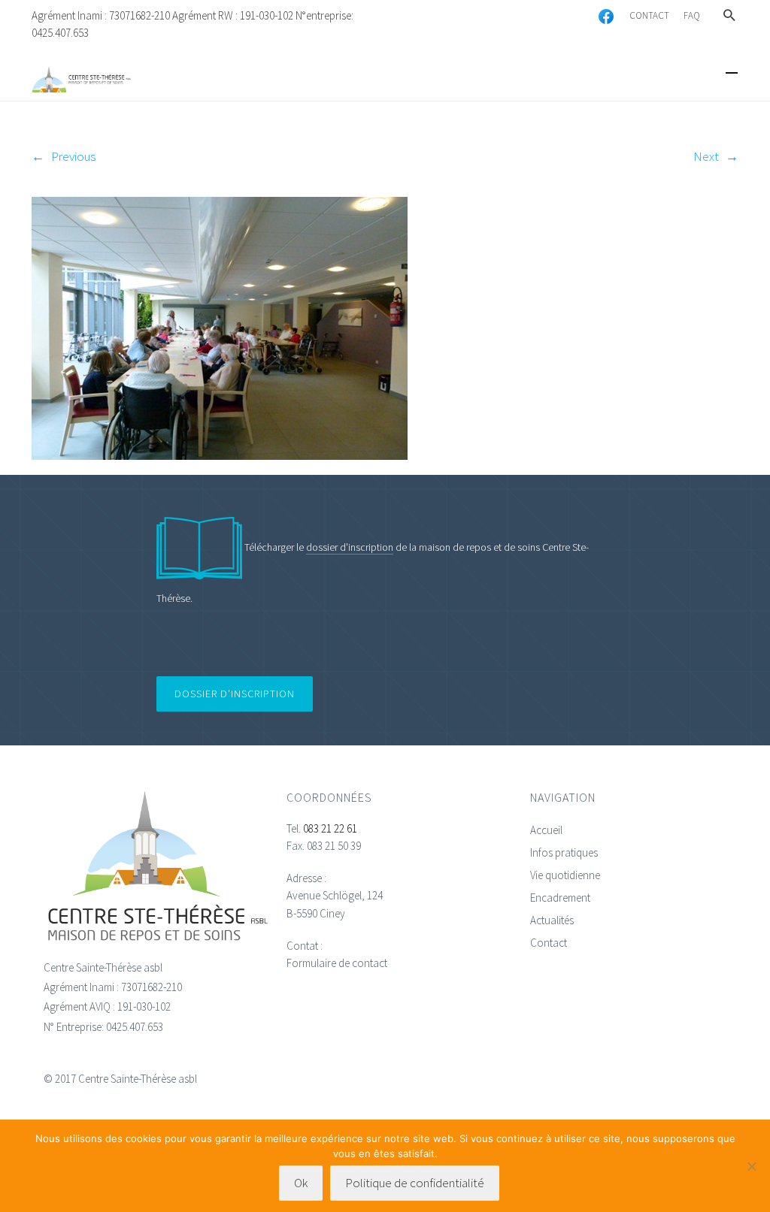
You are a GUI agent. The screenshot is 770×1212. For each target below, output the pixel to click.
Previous (73, 156)
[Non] (751, 1166)
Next (706, 156)
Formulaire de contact (336, 963)
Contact (548, 942)
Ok (301, 1182)
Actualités (552, 920)
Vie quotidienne (565, 875)
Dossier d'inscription (234, 693)
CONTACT (649, 15)
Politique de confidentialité (414, 1182)
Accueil (546, 830)
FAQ (692, 15)
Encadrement (560, 897)
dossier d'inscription (349, 547)
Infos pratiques (564, 852)
